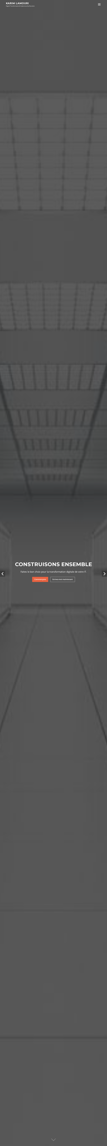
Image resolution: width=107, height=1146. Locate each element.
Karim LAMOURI (17, 3)
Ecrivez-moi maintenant (62, 579)
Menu (99, 4)
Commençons (40, 579)
